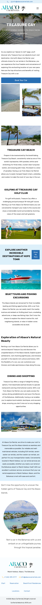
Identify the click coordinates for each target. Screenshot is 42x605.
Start (3, 583)
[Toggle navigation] (37, 8)
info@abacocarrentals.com (23, 2)
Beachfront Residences (32, 583)
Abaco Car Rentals (17, 599)
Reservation (14, 583)
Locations (15, 591)
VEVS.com (28, 603)
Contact (27, 591)
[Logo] (13, 8)
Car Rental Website (17, 603)
